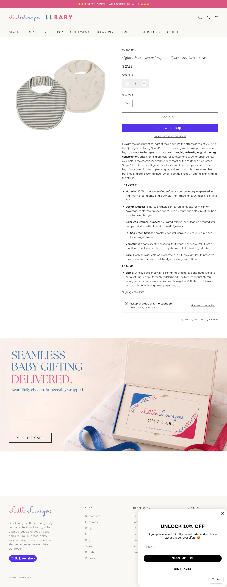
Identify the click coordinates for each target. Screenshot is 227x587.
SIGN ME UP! (182, 558)
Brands (89, 552)
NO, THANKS (182, 569)
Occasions (91, 521)
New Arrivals (92, 515)
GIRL (47, 32)
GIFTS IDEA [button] (149, 32)
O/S (127, 103)
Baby (88, 528)
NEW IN (14, 32)
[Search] (200, 17)
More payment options (170, 136)
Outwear (90, 558)
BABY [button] (30, 32)
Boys (88, 540)
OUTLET (172, 32)
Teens (88, 546)
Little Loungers (24, 577)
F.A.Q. (135, 528)
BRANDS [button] (126, 32)
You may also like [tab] (113, 469)
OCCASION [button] (103, 32)
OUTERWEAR (79, 32)
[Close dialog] (222, 513)
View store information (203, 305)
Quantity (127, 74)
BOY (60, 32)
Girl (87, 534)
